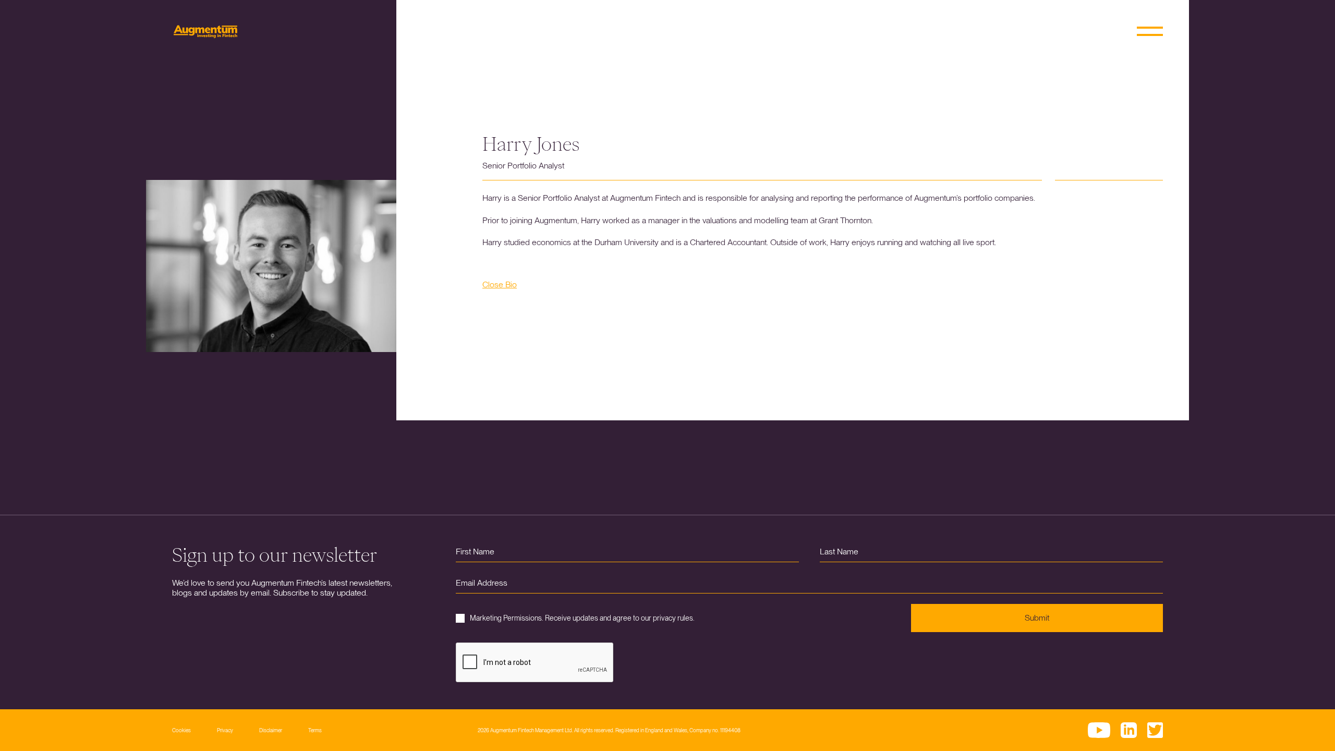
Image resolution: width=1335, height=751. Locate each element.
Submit (1037, 618)
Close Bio (499, 284)
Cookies (181, 730)
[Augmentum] (205, 31)
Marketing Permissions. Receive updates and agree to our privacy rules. (582, 618)
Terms (315, 730)
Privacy (225, 730)
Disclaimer (270, 730)
